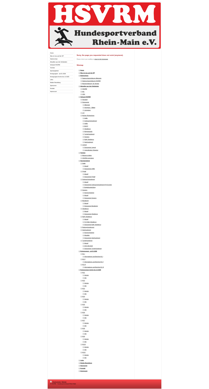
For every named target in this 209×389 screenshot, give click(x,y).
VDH (83, 94)
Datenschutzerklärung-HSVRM (91, 81)
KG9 (83, 336)
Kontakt (82, 368)
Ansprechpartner (89, 192)
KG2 (83, 280)
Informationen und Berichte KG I (93, 256)
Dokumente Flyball (89, 176)
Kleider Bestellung (86, 363)
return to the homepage (101, 59)
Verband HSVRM (85, 97)
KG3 (83, 288)
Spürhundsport (88, 142)
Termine (82, 152)
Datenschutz (84, 75)
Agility (86, 118)
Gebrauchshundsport (90, 121)
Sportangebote (85, 160)
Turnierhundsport (89, 134)
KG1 (83, 272)
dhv (83, 91)
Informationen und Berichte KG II (93, 262)
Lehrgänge (87, 110)
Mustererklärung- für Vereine (90, 83)
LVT (83, 113)
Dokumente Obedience (91, 214)
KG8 (83, 328)
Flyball (84, 171)
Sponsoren (83, 365)
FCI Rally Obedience (90, 222)
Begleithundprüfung (90, 187)
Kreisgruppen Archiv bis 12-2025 (90, 270)
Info (85, 278)
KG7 (83, 320)
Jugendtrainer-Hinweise (91, 150)
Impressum (83, 371)
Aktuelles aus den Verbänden (89, 86)
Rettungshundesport (88, 227)
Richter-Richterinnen (88, 115)
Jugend (84, 145)
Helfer (86, 123)
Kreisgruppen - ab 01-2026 (88, 251)
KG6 (83, 312)
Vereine (86, 275)
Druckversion (56, 382)
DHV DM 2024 (88, 246)
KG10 (84, 344)
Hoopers (86, 137)
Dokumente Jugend (90, 147)
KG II (83, 259)
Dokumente (85, 102)
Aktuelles (87, 235)
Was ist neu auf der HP (87, 73)
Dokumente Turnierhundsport (93, 248)
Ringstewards (88, 131)
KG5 (83, 304)
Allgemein (87, 105)
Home (82, 70)
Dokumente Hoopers (90, 198)
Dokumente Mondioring (91, 206)
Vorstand (84, 99)
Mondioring (85, 200)
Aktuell (86, 166)
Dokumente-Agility (89, 168)
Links (82, 360)
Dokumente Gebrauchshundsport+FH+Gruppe (98, 184)
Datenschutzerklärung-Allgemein (91, 78)
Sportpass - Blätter (89, 107)
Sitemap (64, 382)
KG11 (84, 352)
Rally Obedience (89, 139)
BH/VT (86, 126)
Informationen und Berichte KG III (94, 267)
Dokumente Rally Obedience (92, 224)
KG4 (83, 296)
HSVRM (84, 89)
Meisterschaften (87, 155)
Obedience (87, 129)
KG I (83, 254)
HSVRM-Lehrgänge (88, 158)
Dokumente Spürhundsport (92, 238)
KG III (84, 264)
